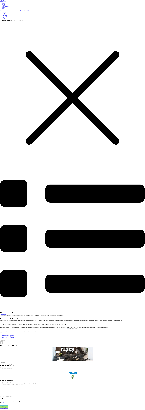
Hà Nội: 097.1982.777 (3, 405)
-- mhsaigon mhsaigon (3, 314)
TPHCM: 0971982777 (3, 408)
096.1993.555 (3, 402)
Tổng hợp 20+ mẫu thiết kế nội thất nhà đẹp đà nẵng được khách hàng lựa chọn (11, 334)
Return (23, 338)
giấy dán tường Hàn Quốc (13, 338)
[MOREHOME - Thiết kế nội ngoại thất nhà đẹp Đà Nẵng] (7, 10)
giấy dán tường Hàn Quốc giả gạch (6, 338)
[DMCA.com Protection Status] (72, 378)
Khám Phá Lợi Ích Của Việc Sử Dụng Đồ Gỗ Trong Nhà (9, 337)
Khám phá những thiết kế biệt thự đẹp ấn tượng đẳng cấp (8, 335)
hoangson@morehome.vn (5, 403)
